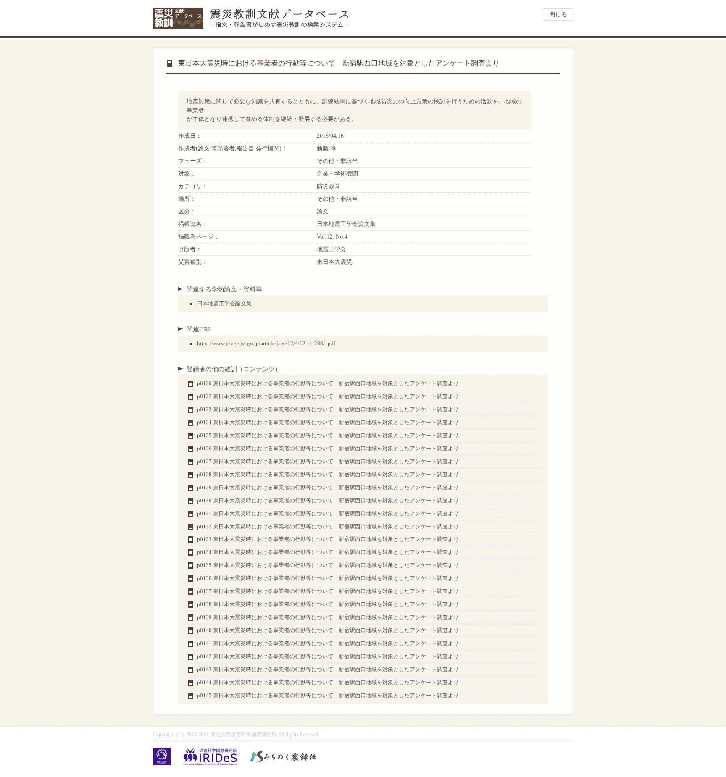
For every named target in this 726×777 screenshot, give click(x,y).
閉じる (558, 14)
